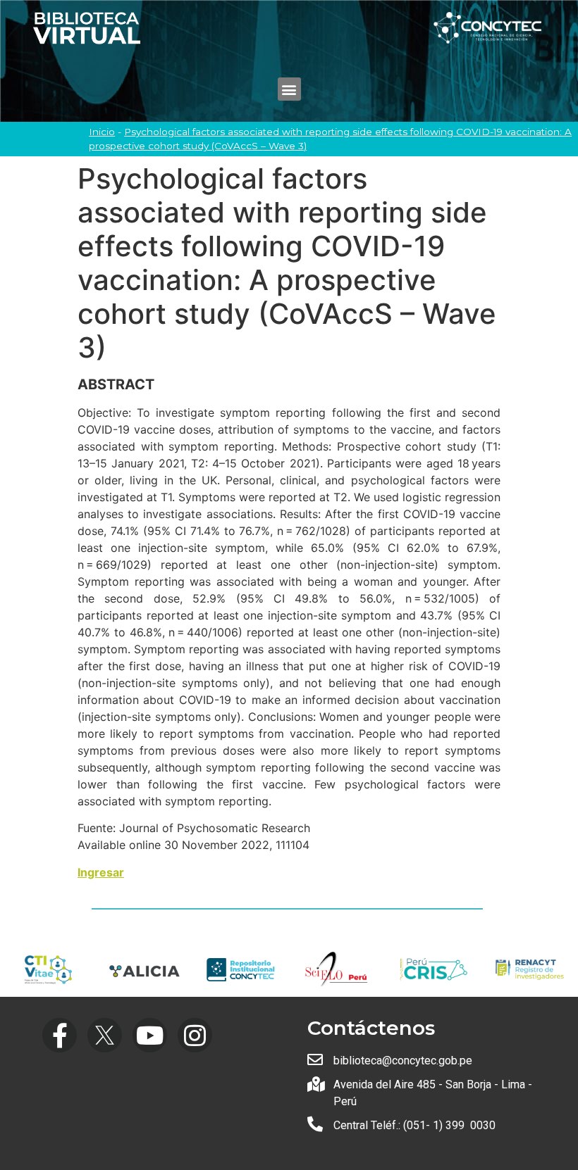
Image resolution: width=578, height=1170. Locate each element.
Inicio (102, 131)
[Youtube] (150, 1035)
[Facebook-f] (59, 1035)
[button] (289, 89)
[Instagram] (195, 1035)
